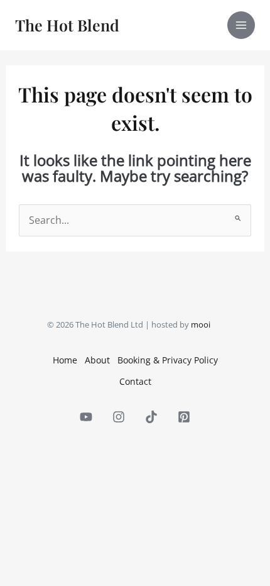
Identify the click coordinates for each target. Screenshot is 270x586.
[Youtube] (86, 417)
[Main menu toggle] (241, 25)
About (97, 360)
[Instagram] (118, 417)
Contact (135, 381)
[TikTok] (151, 417)
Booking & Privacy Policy (167, 360)
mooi (200, 324)
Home (65, 360)
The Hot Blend (67, 24)
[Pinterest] (184, 417)
